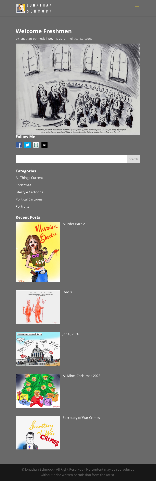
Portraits (22, 206)
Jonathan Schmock (32, 39)
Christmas (23, 185)
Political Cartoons (80, 39)
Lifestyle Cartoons (29, 192)
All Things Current (29, 177)
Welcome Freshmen (44, 31)
